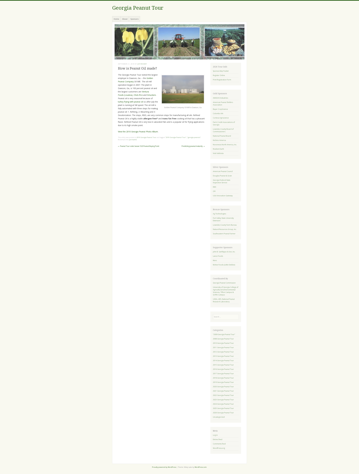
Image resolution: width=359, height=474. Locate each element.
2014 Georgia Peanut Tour (223, 360)
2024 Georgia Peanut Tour (223, 404)
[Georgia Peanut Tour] (179, 41)
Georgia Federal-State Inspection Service (221, 181)
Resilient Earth (218, 149)
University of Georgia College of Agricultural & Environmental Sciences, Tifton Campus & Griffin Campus (225, 291)
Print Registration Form (222, 80)
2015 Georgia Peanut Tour (223, 365)
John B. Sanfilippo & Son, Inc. (224, 252)
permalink (133, 140)
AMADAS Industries (220, 98)
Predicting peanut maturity (193, 146)
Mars (215, 260)
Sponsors (134, 19)
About (124, 19)
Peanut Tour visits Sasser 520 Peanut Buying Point (138, 146)
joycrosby (142, 64)
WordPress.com (201, 467)
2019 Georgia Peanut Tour (223, 382)
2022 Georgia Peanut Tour (223, 395)
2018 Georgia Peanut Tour (223, 378)
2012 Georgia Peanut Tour (223, 352)
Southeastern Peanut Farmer (224, 233)
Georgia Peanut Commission (224, 283)
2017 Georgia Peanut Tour (223, 373)
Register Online (219, 75)
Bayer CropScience (220, 109)
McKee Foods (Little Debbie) (224, 265)
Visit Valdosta (218, 153)
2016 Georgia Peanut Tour (223, 369)
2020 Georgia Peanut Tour (223, 386)
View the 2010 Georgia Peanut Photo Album (138, 131)
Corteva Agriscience (221, 118)
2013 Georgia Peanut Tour (223, 356)
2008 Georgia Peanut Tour (223, 339)
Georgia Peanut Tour (137, 8)
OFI (214, 191)
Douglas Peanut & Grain (222, 176)
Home (116, 19)
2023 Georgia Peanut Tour (223, 399)
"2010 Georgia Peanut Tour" (175, 137)
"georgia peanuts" (194, 137)
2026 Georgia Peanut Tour (223, 412)
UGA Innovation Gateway (223, 195)
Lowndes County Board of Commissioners (223, 130)
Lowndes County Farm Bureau (225, 225)
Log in (215, 435)
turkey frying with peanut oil (130, 101)
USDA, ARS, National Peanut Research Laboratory (224, 300)
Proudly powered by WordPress (164, 467)
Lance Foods (218, 256)
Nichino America (219, 140)
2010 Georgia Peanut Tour (146, 137)
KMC (214, 187)
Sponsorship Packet (221, 71)
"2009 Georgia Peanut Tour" (224, 334)
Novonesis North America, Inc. (225, 144)
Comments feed (219, 444)
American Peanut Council (223, 171)
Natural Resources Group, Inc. (225, 229)
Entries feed (217, 439)
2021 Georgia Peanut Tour (223, 391)
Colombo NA (218, 113)
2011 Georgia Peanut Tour (223, 347)
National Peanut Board (222, 136)
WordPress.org (219, 448)
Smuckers (151, 95)
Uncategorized (219, 417)
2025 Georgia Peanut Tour (223, 408)
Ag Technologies (219, 214)
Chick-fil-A (138, 95)
